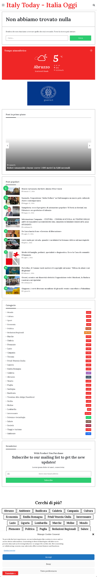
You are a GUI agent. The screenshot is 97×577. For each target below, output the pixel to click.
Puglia (10, 385)
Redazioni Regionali (15, 333)
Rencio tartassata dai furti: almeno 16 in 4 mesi (42, 189)
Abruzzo (11, 377)
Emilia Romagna (14, 369)
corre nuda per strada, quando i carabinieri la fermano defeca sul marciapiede (55, 240)
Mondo (10, 312)
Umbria (10, 340)
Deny (48, 564)
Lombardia (11, 409)
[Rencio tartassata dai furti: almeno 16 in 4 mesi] (13, 191)
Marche (10, 336)
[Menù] (3, 6)
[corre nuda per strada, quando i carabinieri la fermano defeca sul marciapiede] (13, 244)
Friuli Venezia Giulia (16, 361)
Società (10, 425)
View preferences (48, 571)
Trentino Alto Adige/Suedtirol (20, 397)
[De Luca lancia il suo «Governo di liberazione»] (13, 233)
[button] (93, 534)
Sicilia (10, 401)
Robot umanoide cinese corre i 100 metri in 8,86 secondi (38, 167)
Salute (10, 421)
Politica (10, 328)
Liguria (10, 365)
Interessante (12, 413)
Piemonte (11, 344)
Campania (11, 353)
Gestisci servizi (9, 550)
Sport (9, 320)
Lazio (9, 349)
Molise (10, 405)
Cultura (10, 316)
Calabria (10, 373)
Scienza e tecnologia (16, 417)
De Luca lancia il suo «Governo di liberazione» (42, 231)
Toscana (10, 357)
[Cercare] (94, 6)
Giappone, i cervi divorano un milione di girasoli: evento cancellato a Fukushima (56, 288)
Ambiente (11, 433)
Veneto (10, 381)
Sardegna (11, 389)
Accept (48, 557)
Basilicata (11, 393)
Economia (11, 324)
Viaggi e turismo (14, 429)
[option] (48, 145)
